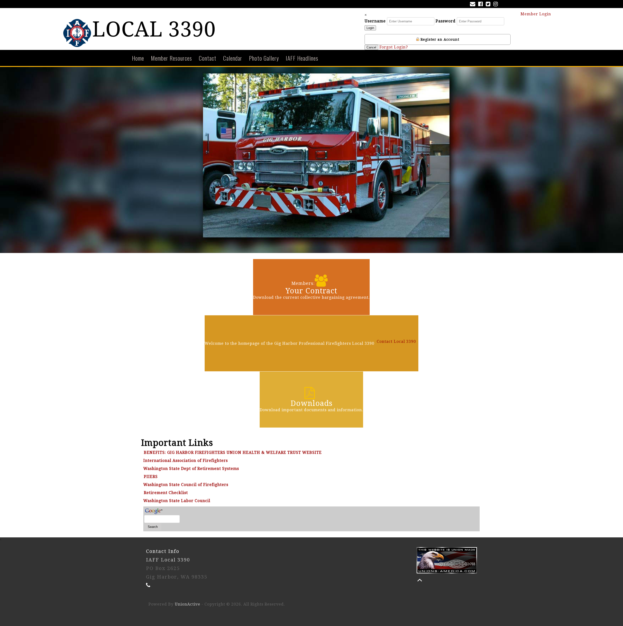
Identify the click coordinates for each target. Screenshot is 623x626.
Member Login (536, 14)
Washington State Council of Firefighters (185, 484)
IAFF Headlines (302, 58)
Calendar (232, 58)
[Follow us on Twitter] (489, 4)
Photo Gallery (264, 58)
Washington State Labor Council (176, 500)
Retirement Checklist (166, 492)
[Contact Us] (473, 4)
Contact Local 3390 (396, 341)
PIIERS (151, 476)
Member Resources (171, 58)
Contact (207, 58)
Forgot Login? (393, 47)
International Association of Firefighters (185, 460)
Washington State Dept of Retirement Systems (191, 468)
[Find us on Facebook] (481, 4)
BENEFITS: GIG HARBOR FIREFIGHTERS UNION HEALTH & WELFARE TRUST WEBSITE (233, 452)
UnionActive (187, 604)
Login (370, 28)
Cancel (371, 47)
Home (138, 58)
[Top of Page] (420, 580)
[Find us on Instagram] (496, 4)
